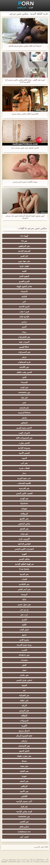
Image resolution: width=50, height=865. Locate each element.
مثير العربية (24, 574)
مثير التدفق (24, 529)
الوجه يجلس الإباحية (24, 811)
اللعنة (24, 271)
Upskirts (24, 503)
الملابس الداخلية (24, 544)
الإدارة (31, 8)
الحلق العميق (24, 751)
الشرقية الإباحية (24, 251)
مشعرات (24, 660)
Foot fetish (24, 569)
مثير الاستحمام (24, 746)
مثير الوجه (24, 387)
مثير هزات (24, 534)
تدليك (24, 599)
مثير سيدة (24, 766)
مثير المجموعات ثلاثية (24, 438)
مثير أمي (24, 463)
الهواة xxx (24, 236)
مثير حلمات (24, 675)
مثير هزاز (24, 806)
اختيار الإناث (24, 630)
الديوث (24, 458)
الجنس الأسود (24, 453)
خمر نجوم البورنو (24, 478)
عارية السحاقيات (24, 362)
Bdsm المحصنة (24, 413)
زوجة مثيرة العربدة (24, 645)
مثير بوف (24, 397)
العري (24, 327)
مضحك (24, 761)
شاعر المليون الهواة (24, 286)
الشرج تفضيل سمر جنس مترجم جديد (25, 148)
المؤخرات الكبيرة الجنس (24, 549)
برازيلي (24, 741)
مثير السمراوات (24, 352)
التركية (24, 705)
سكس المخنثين (24, 524)
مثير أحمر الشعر (24, 589)
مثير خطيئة (24, 700)
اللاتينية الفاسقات (24, 483)
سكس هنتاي (24, 827)
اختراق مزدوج (24, 731)
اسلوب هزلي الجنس (24, 680)
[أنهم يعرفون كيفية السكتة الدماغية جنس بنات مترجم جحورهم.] (25, 201)
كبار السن (24, 256)
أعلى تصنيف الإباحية (24, 801)
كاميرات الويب (24, 433)
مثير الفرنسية (24, 488)
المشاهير (24, 423)
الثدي (24, 377)
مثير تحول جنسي (24, 604)
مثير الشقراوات (24, 337)
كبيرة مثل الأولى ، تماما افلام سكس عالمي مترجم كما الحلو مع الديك (25, 81)
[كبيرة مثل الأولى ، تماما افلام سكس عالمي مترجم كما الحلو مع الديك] (25, 65)
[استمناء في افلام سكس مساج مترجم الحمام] (25, 31)
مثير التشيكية (24, 695)
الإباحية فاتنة (24, 317)
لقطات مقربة (24, 468)
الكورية (24, 726)
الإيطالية (24, 715)
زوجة (24, 332)
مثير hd (24, 241)
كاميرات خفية (24, 342)
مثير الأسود (24, 791)
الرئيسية (4, 861)
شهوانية (24, 508)
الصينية (24, 685)
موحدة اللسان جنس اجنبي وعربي (25, 182)
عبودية (24, 776)
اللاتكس (24, 796)
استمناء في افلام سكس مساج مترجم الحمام (25, 46)
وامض (24, 418)
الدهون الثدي (24, 276)
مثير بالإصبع (24, 519)
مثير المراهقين (24, 246)
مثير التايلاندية (24, 584)
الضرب (24, 650)
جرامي (24, 322)
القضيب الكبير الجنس (24, 493)
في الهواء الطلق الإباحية (24, 564)
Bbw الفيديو (24, 347)
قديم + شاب (24, 312)
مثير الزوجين (24, 710)
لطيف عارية (24, 266)
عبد (24, 690)
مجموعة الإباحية (24, 448)
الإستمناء (24, 382)
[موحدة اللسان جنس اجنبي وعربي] (25, 167)
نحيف (24, 670)
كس (24, 301)
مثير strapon (24, 655)
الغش (24, 665)
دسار (24, 473)
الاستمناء (24, 291)
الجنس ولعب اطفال (24, 372)
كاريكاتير (24, 786)
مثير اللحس (24, 821)
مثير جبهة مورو (24, 261)
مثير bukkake (24, 816)
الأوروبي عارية (24, 539)
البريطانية (24, 513)
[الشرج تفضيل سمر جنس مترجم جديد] (25, 132)
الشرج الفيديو (24, 281)
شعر (24, 402)
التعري (24, 620)
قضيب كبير (24, 837)
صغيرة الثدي (24, 640)
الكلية (24, 625)
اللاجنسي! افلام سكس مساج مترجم (25, 114)
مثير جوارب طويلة (24, 756)
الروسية (24, 594)
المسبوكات (24, 721)
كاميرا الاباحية (24, 306)
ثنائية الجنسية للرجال (24, 736)
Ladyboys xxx (24, 832)
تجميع (24, 635)
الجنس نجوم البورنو (24, 428)
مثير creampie (24, 392)
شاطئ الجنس (24, 559)
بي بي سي (24, 609)
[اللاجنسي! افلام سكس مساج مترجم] (25, 99)
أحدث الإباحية (21, 8)
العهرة (24, 554)
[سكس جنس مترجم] (25, 3)
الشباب (24, 579)
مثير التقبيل (24, 771)
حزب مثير (24, 614)
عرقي (24, 357)
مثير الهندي (24, 498)
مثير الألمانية (24, 367)
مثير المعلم (24, 781)
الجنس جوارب (24, 443)
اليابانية (24, 296)
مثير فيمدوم (24, 407)
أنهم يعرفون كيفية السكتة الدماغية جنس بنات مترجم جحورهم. (25, 217)
